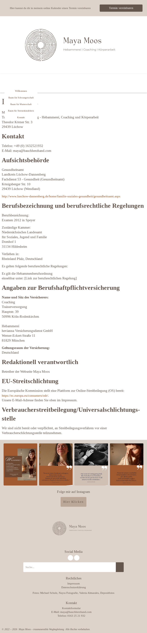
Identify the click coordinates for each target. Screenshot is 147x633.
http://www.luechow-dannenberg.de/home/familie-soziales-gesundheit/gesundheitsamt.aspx (61, 196)
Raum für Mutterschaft (21, 104)
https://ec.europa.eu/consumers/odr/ (25, 395)
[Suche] (120, 567)
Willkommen (21, 91)
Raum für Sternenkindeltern (21, 111)
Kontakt (21, 117)
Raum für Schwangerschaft (21, 97)
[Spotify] (76, 558)
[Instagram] (70, 558)
